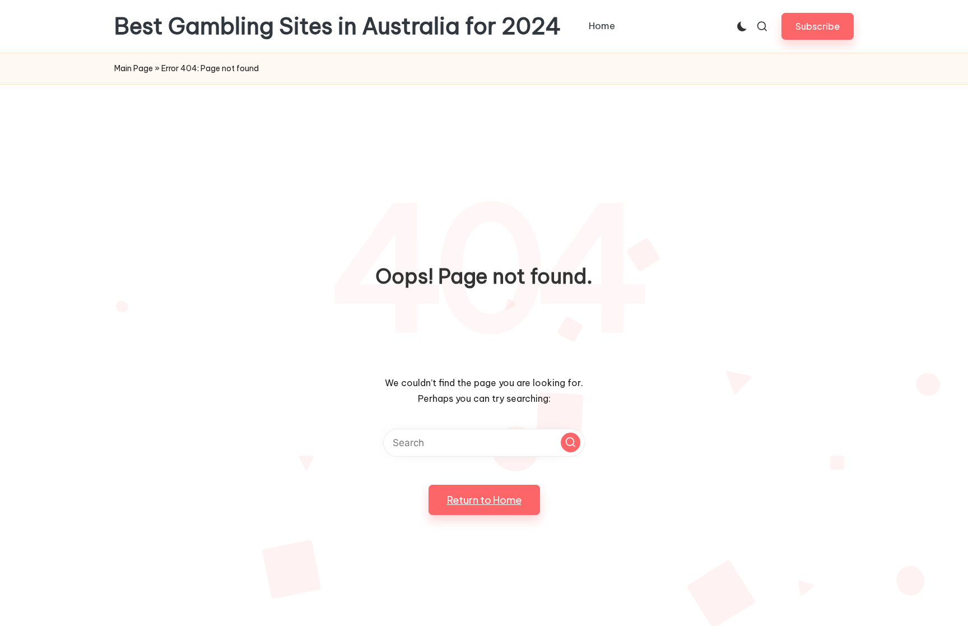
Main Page (133, 68)
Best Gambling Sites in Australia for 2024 (337, 26)
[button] (817, 26)
